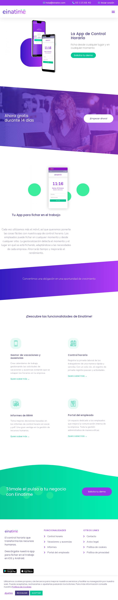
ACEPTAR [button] (36, 593)
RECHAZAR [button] (22, 593)
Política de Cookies (21, 587)
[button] (113, 11)
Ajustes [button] (9, 593)
